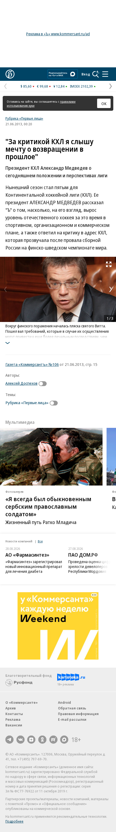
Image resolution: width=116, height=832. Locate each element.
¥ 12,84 (58, 86)
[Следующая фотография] (110, 289)
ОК (104, 103)
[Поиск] (96, 74)
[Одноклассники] (42, 740)
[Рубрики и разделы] (105, 74)
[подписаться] (44, 383)
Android (64, 702)
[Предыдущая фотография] (5, 289)
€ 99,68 (42, 86)
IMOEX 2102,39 (81, 86)
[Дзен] (31, 740)
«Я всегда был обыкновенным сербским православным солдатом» (48, 506)
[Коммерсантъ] (10, 74)
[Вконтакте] (20, 740)
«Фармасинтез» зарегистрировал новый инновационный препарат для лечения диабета (33, 566)
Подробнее (14, 821)
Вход (85, 74)
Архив (10, 708)
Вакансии (13, 725)
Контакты (14, 713)
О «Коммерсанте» (21, 702)
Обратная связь (72, 708)
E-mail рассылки (72, 719)
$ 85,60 (26, 86)
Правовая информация (78, 713)
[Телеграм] (9, 740)
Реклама (13, 719)
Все (40, 541)
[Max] (64, 740)
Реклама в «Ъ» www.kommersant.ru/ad (58, 33)
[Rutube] (53, 740)
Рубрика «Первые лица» (24, 118)
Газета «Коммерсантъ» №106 (32, 364)
